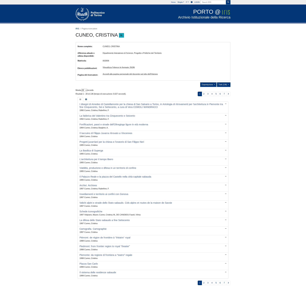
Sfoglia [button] (180, 2)
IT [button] (186, 2)
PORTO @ (204, 14)
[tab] (80, 99)
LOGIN (197, 2)
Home (173, 2)
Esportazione (207, 85)
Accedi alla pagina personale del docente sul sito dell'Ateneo (130, 74)
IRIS (77, 29)
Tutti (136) (223, 85)
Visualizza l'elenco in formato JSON (119, 67)
